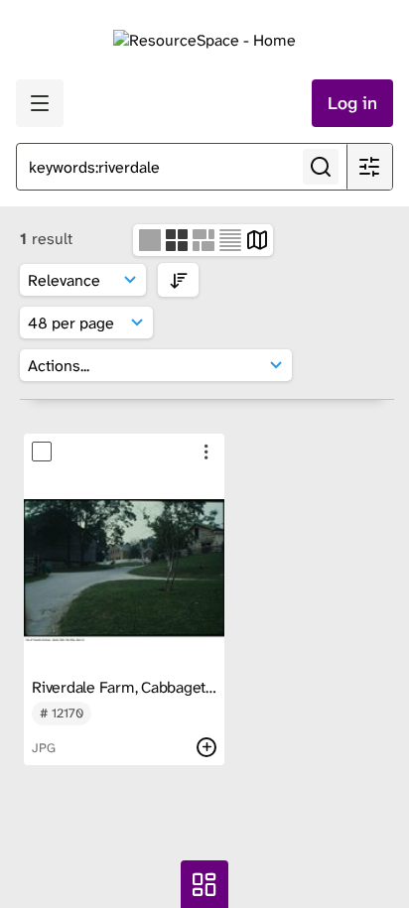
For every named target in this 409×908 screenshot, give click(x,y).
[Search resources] (321, 167)
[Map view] (257, 238)
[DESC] (178, 279)
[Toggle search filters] (369, 167)
